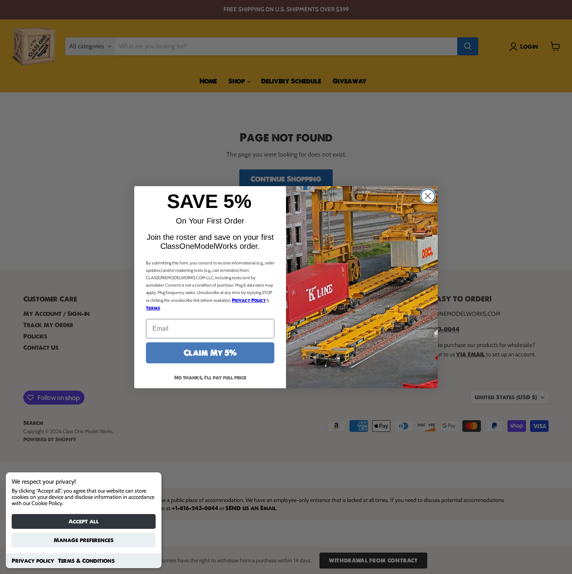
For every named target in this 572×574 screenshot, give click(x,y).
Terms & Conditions (86, 560)
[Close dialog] (428, 196)
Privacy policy (33, 560)
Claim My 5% (210, 352)
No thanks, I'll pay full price (210, 377)
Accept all (83, 521)
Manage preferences (84, 540)
